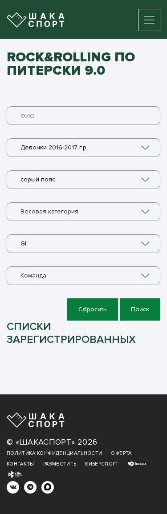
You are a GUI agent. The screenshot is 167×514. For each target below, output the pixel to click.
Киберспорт (102, 464)
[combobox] (83, 147)
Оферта (121, 453)
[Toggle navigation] (149, 20)
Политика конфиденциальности (54, 453)
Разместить (60, 464)
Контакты (20, 464)
